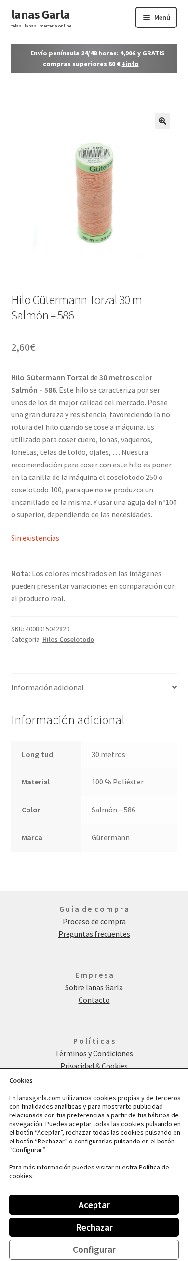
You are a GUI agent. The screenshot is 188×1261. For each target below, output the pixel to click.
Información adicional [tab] (47, 687)
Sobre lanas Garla (94, 987)
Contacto (94, 1000)
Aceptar (94, 1204)
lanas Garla (40, 14)
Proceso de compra (94, 921)
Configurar (94, 1249)
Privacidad (77, 1066)
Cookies (115, 1066)
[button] (162, 121)
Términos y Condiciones (94, 1053)
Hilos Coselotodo (68, 639)
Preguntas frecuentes (94, 934)
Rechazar (94, 1227)
